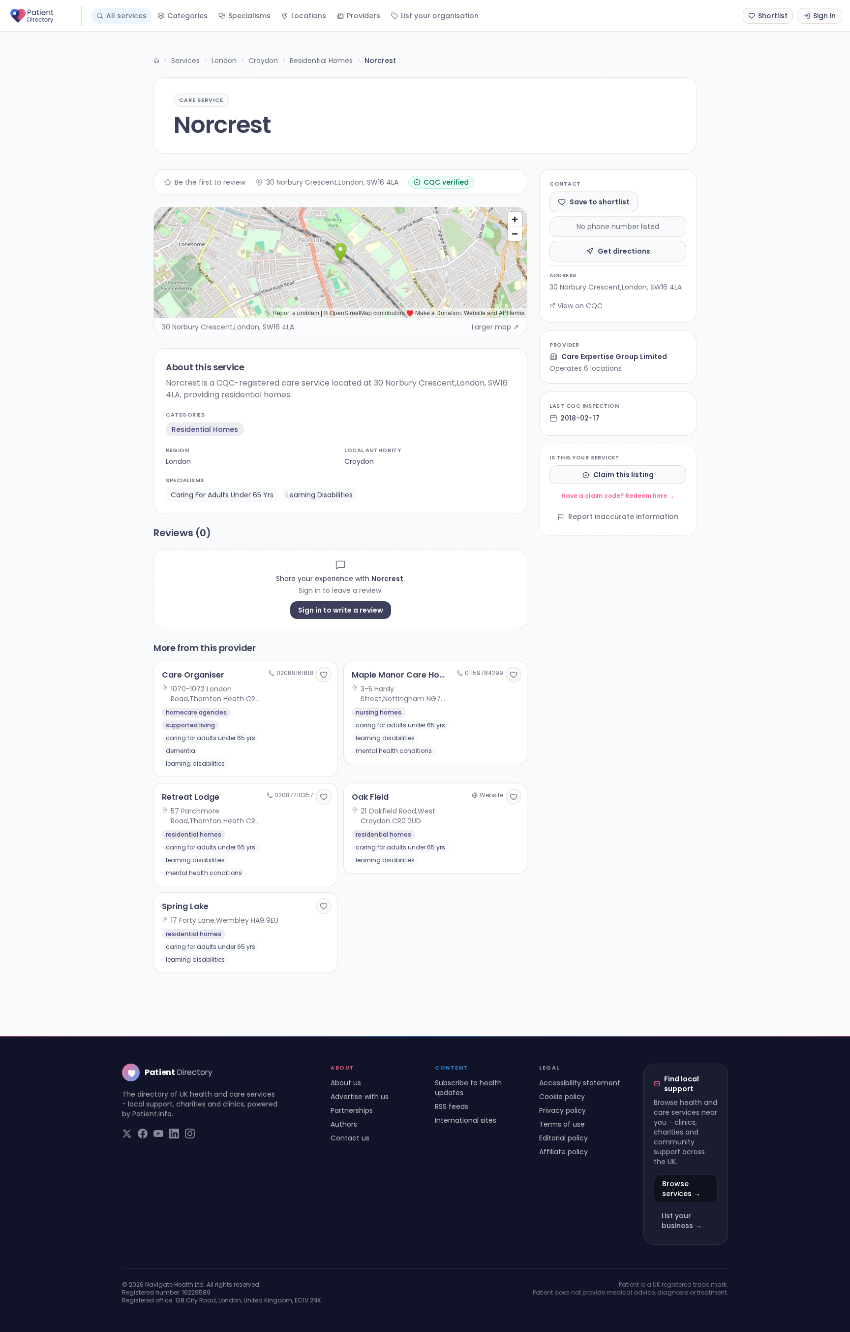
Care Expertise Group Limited (614, 356)
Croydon (263, 60)
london (178, 461)
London (224, 60)
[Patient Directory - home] (45, 16)
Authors (344, 1124)
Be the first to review (210, 182)
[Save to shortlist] (324, 674)
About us (346, 1083)
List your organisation (440, 16)
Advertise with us (360, 1097)
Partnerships (352, 1110)
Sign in (824, 16)
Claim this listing (623, 475)
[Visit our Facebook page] (143, 1133)
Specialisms (249, 16)
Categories (187, 16)
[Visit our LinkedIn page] (174, 1133)
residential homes (205, 429)
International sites (465, 1120)
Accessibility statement (579, 1083)
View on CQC (580, 306)
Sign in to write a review (340, 610)
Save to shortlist (600, 202)
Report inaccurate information (623, 517)
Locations (308, 16)
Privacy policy (562, 1110)
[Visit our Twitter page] (127, 1133)
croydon (359, 461)
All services (126, 16)
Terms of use (562, 1124)
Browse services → (681, 1189)
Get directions (624, 251)
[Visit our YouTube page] (158, 1133)
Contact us (350, 1138)
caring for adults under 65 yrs (222, 495)
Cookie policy (562, 1097)
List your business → (682, 1221)
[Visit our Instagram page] (190, 1133)
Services (185, 60)
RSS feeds (451, 1106)
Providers (363, 16)
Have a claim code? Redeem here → (617, 496)
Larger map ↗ (495, 327)
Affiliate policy (563, 1152)
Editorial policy (563, 1138)
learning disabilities (319, 495)
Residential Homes (321, 60)
